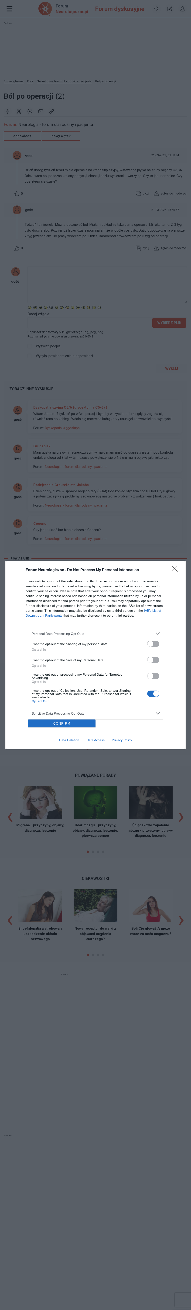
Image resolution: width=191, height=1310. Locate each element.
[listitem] (95, 633)
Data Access (95, 740)
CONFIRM (62, 723)
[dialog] (95, 655)
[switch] (153, 644)
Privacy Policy (122, 740)
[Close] (176, 570)
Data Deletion (69, 740)
